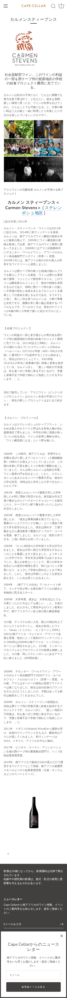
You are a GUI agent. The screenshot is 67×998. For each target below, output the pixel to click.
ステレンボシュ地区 (42, 210)
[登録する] (61, 924)
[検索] (53, 6)
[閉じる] (62, 936)
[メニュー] (6, 6)
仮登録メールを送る (33, 987)
